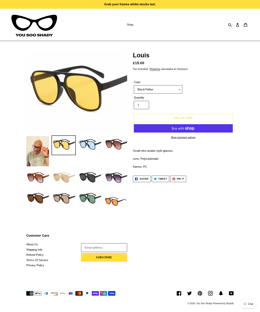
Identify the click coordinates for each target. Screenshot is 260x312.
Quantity (139, 97)
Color (137, 82)
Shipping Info (34, 249)
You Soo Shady (204, 303)
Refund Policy (35, 254)
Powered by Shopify (223, 303)
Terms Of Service (37, 260)
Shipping (154, 68)
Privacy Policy (35, 265)
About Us (32, 244)
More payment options (183, 137)
